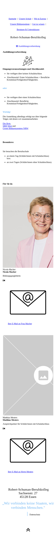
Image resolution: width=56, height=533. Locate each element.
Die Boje (6, 123)
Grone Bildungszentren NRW (15, 128)
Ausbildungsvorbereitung (29, 46)
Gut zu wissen (38, 24)
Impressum (21, 514)
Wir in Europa (40, 19)
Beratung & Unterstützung (28, 29)
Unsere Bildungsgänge (20, 24)
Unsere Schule (25, 19)
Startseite (12, 19)
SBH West (7, 126)
